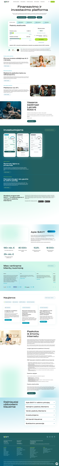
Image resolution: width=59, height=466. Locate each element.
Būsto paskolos (36, 1)
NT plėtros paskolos (30, 1)
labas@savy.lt (19, 441)
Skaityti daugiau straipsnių (49, 297)
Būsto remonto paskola (33, 449)
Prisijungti (52, 1)
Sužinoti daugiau (40, 36)
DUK (17, 455)
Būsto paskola (32, 454)
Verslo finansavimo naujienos (47, 451)
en (48, 1)
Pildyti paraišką (30, 393)
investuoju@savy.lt (19, 443)
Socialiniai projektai (6, 451)
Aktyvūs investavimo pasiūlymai (21, 449)
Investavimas (42, 1)
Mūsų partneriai (6, 453)
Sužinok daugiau (31, 121)
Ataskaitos (5, 450)
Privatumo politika (6, 455)
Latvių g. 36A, (6, 441)
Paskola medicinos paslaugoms (34, 452)
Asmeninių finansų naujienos (33, 456)
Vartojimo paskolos (16, 1)
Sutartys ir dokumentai (6, 454)
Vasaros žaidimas (6, 452)
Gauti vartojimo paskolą (21, 17)
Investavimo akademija (20, 448)
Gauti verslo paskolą (31, 17)
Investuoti (39, 17)
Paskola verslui (45, 448)
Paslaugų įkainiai (32, 455)
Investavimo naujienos (20, 454)
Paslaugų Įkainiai (19, 453)
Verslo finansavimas (27, 307)
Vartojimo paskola (32, 448)
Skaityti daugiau (6, 80)
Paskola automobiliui (32, 450)
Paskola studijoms (32, 451)
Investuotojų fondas (19, 450)
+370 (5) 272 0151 (6, 443)
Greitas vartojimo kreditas (33, 453)
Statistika (5, 449)
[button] (53, 287)
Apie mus (5, 448)
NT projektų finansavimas (46, 449)
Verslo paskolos (22, 1)
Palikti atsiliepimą (51, 265)
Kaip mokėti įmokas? (45, 452)
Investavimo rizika (19, 452)
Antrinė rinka (18, 451)
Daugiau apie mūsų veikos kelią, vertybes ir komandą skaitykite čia (40, 242)
